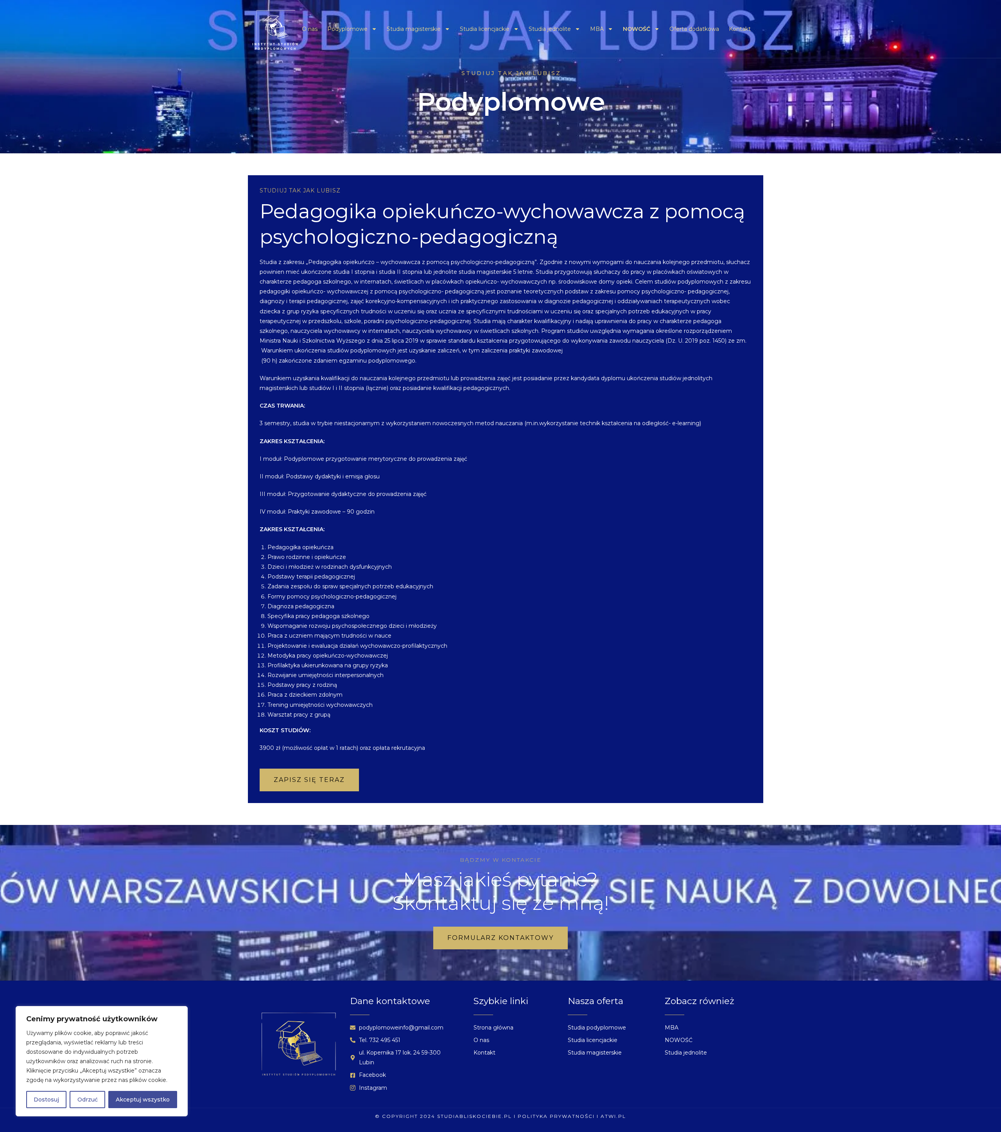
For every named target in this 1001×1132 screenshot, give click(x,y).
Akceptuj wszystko (143, 1099)
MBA (597, 28)
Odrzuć (87, 1099)
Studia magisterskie (414, 28)
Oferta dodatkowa (694, 28)
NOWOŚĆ (636, 28)
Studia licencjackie (484, 28)
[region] (102, 1061)
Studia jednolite (550, 28)
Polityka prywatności (556, 1116)
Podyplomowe (347, 28)
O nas (310, 28)
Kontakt (740, 28)
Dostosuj (46, 1099)
